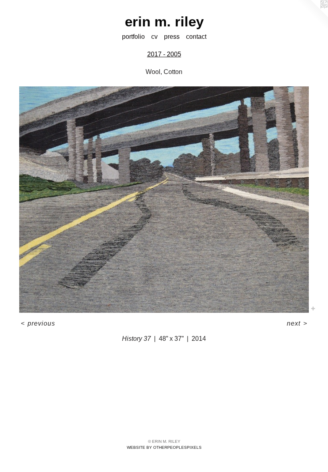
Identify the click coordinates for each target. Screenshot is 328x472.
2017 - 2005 (164, 54)
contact (196, 36)
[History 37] (164, 199)
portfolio (133, 36)
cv (154, 36)
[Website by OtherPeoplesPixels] (312, 16)
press (172, 36)
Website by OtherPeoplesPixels (164, 447)
